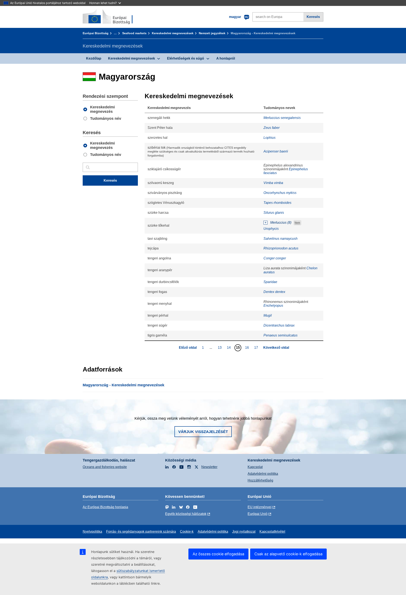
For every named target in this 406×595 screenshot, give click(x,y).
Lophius (269, 137)
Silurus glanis (273, 212)
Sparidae (270, 282)
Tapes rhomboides (277, 202)
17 (256, 347)
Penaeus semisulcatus (280, 335)
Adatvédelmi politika (263, 473)
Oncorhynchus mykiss (279, 193)
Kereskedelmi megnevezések (172, 33)
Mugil (267, 315)
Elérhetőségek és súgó (185, 58)
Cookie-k (186, 531)
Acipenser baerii (275, 151)
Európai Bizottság (95, 33)
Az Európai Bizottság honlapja (105, 507)
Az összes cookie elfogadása (218, 554)
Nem (297, 222)
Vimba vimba (273, 183)
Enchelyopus (273, 305)
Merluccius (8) (280, 222)
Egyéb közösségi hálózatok (185, 514)
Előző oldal (188, 347)
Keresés (313, 17)
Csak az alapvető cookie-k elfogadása (288, 554)
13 (220, 347)
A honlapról (225, 58)
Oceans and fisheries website (105, 467)
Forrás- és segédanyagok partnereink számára (141, 531)
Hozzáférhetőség (260, 480)
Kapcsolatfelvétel (272, 531)
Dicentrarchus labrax (279, 325)
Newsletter (209, 467)
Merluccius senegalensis (282, 118)
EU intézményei (260, 507)
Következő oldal (276, 347)
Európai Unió (257, 514)
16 (247, 347)
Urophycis (271, 228)
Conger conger (274, 258)
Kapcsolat (255, 467)
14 (229, 347)
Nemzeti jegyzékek (212, 33)
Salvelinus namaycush (280, 238)
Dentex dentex (274, 292)
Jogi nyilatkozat (243, 531)
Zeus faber (271, 127)
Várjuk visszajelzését (203, 432)
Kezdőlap (93, 58)
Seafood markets (134, 33)
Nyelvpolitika (92, 531)
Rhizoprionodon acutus (280, 248)
